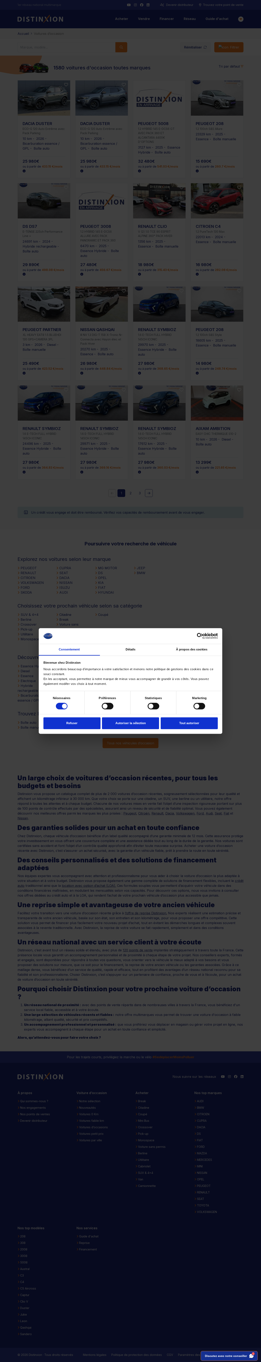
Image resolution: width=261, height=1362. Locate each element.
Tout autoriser (189, 723)
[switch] (107, 706)
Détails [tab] (131, 649)
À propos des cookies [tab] (191, 649)
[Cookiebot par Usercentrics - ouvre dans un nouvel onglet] (200, 636)
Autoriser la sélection (130, 723)
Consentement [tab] (69, 649)
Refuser (71, 723)
